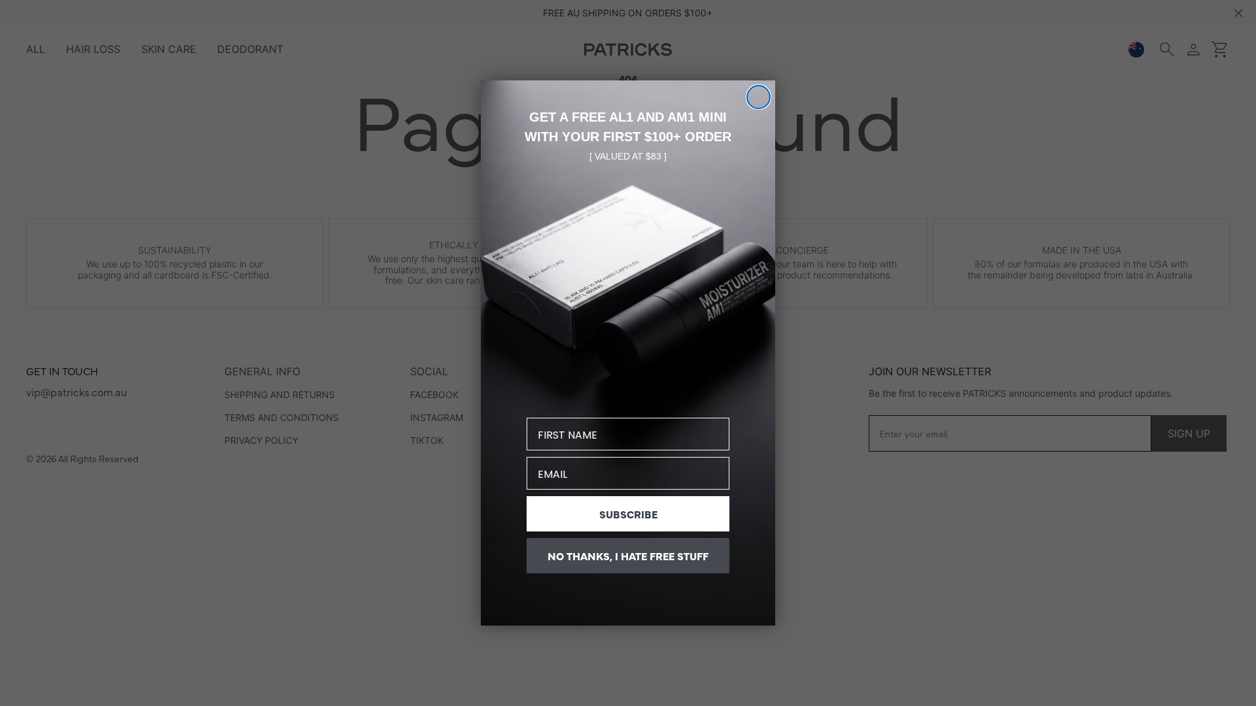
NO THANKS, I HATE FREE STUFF (628, 555)
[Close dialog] (758, 97)
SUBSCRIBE (628, 514)
